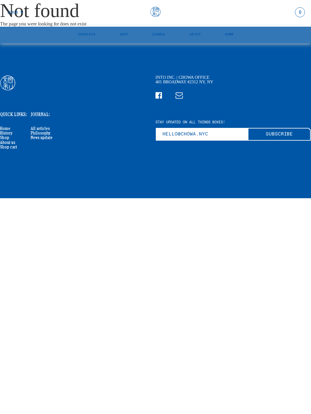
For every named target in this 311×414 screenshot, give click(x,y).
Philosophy (40, 133)
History (6, 133)
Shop (124, 34)
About (195, 34)
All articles (40, 128)
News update (41, 137)
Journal (159, 34)
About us (7, 142)
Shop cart (8, 147)
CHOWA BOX (87, 34)
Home (229, 34)
